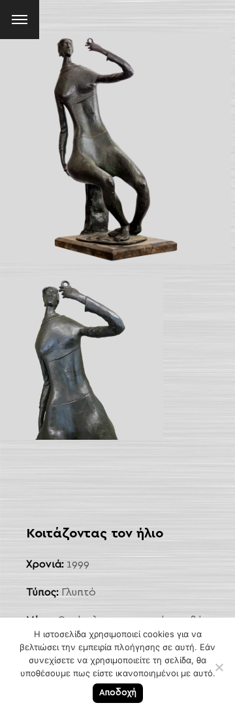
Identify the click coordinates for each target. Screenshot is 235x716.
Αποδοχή (117, 693)
